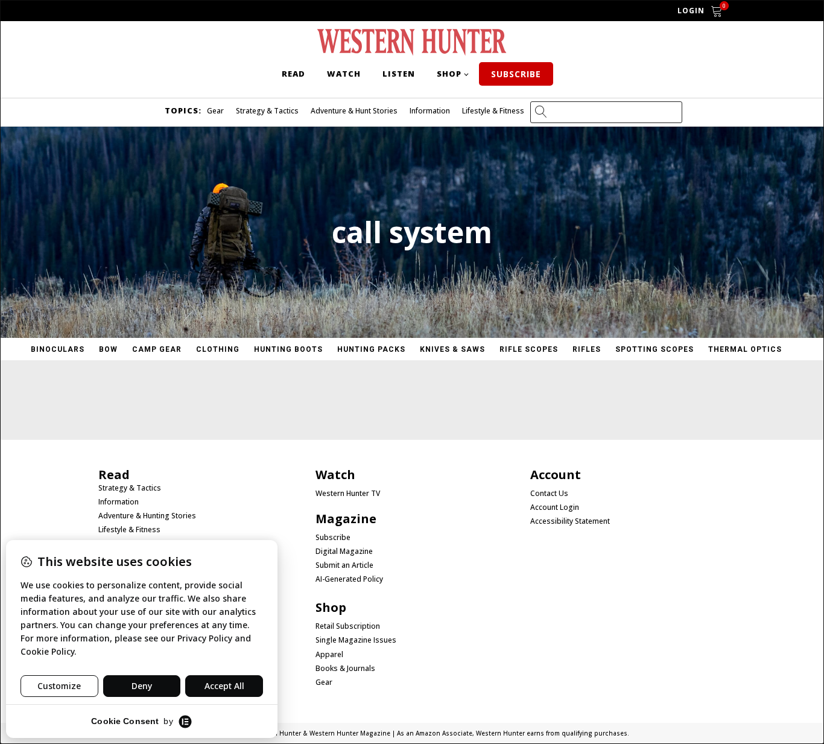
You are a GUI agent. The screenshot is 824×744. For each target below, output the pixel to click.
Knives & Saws (452, 349)
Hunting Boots (288, 349)
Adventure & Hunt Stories (354, 111)
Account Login (554, 507)
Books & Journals (345, 668)
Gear (215, 111)
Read (293, 73)
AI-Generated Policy (349, 579)
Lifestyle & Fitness (493, 111)
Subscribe (516, 74)
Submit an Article (344, 565)
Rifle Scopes (528, 349)
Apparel (329, 654)
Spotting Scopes (654, 349)
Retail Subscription (348, 626)
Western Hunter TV (347, 493)
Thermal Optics (745, 349)
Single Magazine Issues (355, 640)
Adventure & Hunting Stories (147, 516)
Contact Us (549, 493)
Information (430, 111)
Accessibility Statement (570, 521)
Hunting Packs (371, 349)
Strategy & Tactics (267, 111)
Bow (108, 349)
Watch (344, 73)
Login (691, 10)
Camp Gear (157, 349)
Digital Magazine (344, 551)
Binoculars (57, 349)
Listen (398, 73)
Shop (449, 73)
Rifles (586, 349)
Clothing (217, 349)
